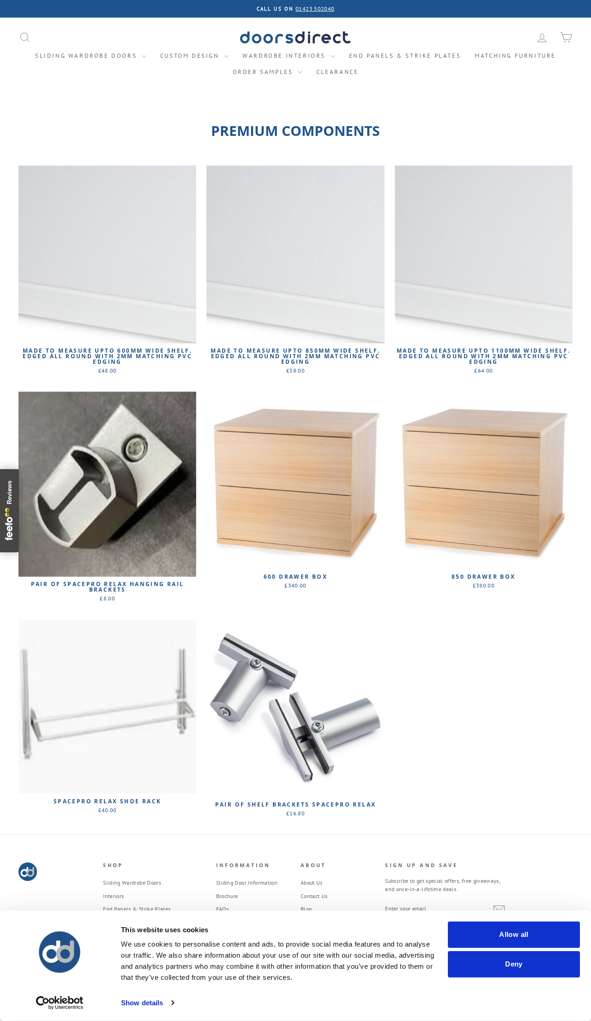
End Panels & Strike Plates (405, 56)
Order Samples (264, 72)
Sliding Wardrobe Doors (87, 56)
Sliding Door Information (246, 882)
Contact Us (314, 896)
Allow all (513, 934)
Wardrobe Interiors (285, 56)
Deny (514, 964)
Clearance (337, 72)
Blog (306, 908)
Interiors (113, 896)
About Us (312, 882)
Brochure (227, 896)
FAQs (222, 908)
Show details (142, 1003)
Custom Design (191, 56)
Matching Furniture (515, 56)
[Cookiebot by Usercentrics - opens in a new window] (59, 1003)
